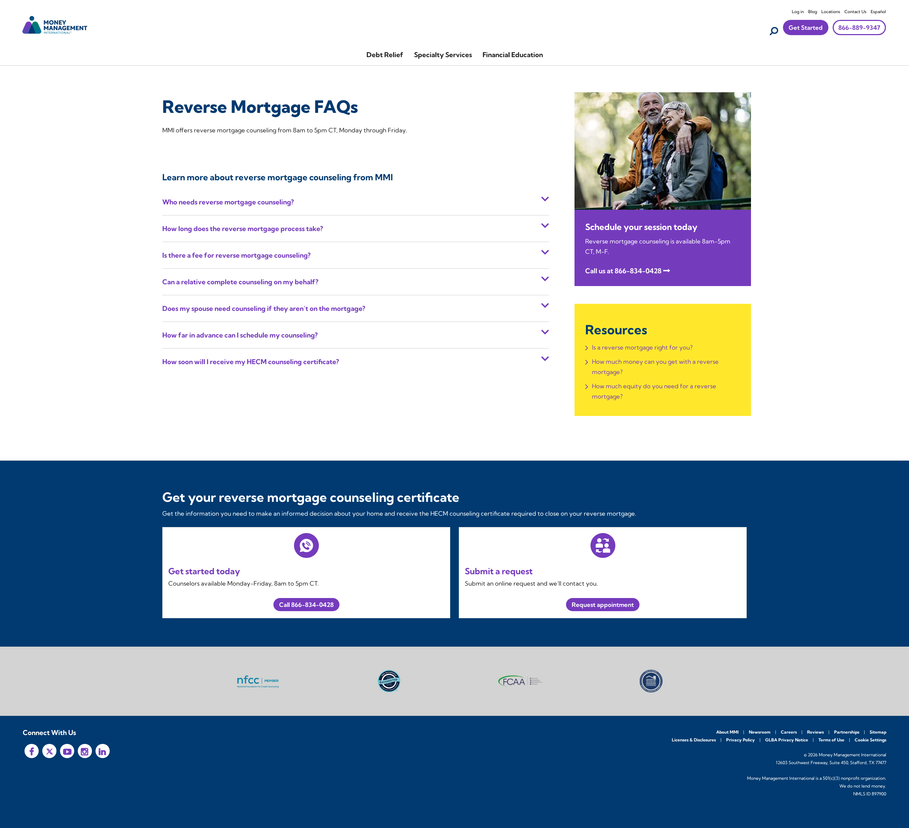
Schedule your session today (641, 226)
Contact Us (855, 11)
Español (878, 11)
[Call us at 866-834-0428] (663, 150)
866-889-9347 (859, 27)
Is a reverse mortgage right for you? (642, 347)
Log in (798, 11)
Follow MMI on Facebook (32, 751)
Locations (830, 11)
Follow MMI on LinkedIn (103, 751)
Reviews (815, 732)
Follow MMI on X (49, 751)
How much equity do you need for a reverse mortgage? (654, 391)
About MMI (727, 732)
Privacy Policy (740, 739)
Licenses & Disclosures (694, 739)
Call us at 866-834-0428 (623, 271)
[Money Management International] (55, 24)
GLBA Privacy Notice (786, 739)
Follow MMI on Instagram (85, 751)
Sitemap (878, 732)
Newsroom (760, 732)
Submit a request (499, 571)
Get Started (806, 27)
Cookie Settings (870, 739)
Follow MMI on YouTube (67, 751)
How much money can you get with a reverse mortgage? (655, 366)
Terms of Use (831, 739)
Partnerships (846, 732)
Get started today (204, 571)
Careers (789, 732)
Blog (812, 11)
